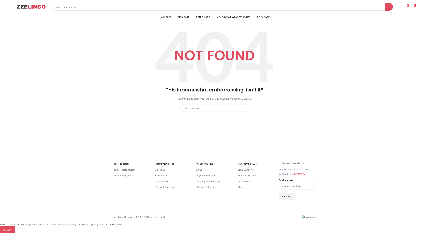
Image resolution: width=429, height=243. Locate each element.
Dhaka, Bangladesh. (124, 175)
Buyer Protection (247, 175)
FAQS (199, 169)
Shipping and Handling (208, 181)
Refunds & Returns (206, 187)
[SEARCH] (389, 7)
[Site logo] (31, 6)
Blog (240, 187)
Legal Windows (246, 169)
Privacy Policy (162, 181)
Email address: (286, 180)
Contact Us (161, 175)
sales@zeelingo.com (124, 169)
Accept (7, 229)
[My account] (400, 6)
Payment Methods (206, 175)
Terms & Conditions (165, 187)
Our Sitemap (244, 181)
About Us (160, 169)
